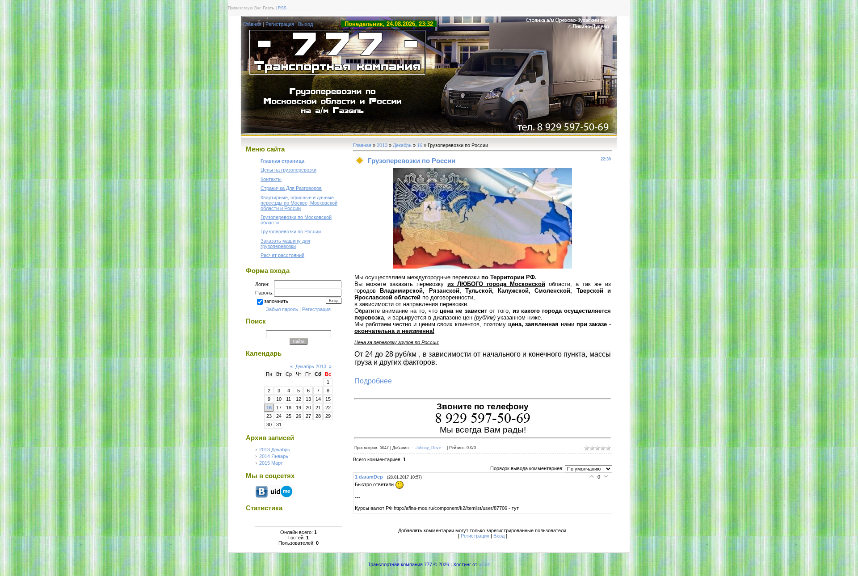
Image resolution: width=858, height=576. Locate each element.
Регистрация (279, 24)
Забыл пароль (282, 309)
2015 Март (271, 463)
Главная (252, 24)
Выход (305, 24)
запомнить (276, 301)
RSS (282, 8)
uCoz (484, 564)
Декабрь (402, 145)
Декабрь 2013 (310, 366)
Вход (499, 535)
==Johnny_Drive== (428, 448)
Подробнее (373, 381)
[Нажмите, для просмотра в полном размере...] (482, 266)
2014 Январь (273, 456)
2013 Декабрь (274, 449)
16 (269, 407)
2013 (382, 145)
